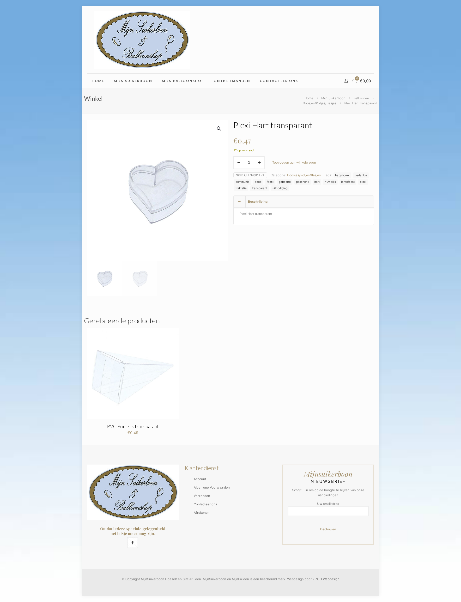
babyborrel (342, 175)
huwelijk (330, 181)
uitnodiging (280, 188)
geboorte (285, 181)
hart (317, 181)
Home (308, 98)
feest (270, 181)
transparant (259, 188)
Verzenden (202, 496)
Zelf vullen (361, 98)
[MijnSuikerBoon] (142, 39)
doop (258, 181)
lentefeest (348, 181)
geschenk (302, 181)
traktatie (241, 188)
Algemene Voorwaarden (212, 487)
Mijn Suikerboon (333, 98)
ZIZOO (317, 579)
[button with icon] (132, 542)
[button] (219, 128)
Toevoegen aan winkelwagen (294, 162)
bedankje (361, 175)
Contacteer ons (205, 504)
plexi (363, 181)
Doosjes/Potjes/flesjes (319, 103)
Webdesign (331, 579)
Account (200, 479)
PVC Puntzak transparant (133, 426)
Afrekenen (202, 512)
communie (242, 181)
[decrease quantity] (239, 163)
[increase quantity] (259, 163)
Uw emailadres (328, 504)
